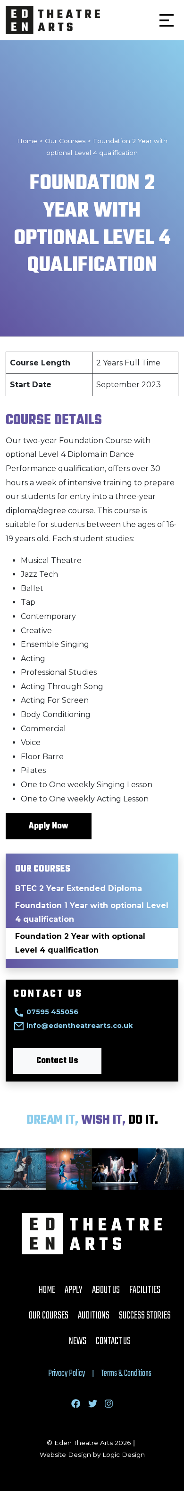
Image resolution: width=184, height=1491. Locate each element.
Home (47, 1290)
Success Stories (145, 1316)
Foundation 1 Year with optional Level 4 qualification (91, 912)
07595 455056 (52, 1012)
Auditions (93, 1316)
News (77, 1341)
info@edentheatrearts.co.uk (79, 1025)
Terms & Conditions (126, 1373)
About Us (106, 1290)
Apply (74, 1290)
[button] (166, 20)
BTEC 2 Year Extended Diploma (78, 888)
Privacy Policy (66, 1373)
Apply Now (48, 826)
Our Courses (48, 1316)
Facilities (144, 1290)
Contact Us (57, 1061)
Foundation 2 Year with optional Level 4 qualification (80, 943)
